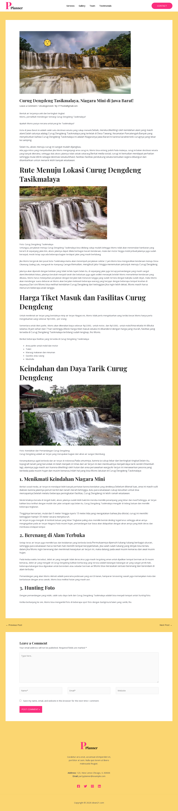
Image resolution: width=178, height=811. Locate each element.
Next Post (166, 625)
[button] (162, 6)
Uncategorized (46, 105)
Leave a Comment (28, 105)
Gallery (82, 5)
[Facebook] (78, 786)
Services (70, 5)
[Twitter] (85, 786)
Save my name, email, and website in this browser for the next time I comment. (61, 700)
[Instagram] (92, 786)
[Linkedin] (99, 786)
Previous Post (14, 625)
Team (92, 5)
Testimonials (105, 5)
